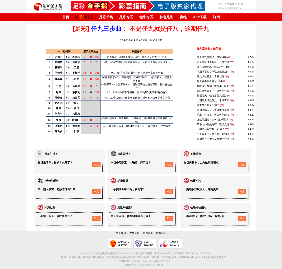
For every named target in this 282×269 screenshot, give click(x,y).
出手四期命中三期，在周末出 (128, 189)
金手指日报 (84, 17)
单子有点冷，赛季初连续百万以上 (131, 216)
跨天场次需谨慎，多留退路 (212, 57)
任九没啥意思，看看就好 (210, 76)
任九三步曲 (106, 28)
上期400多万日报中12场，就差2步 (204, 216)
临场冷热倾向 (198, 207)
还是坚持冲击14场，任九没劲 (213, 62)
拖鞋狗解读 (51, 180)
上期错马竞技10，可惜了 (210, 129)
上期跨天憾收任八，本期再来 (213, 100)
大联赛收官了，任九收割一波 (213, 90)
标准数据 (122, 180)
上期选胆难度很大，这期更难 (201, 189)
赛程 (183, 17)
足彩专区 (126, 17)
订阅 (216, 17)
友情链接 (134, 233)
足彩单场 (106, 17)
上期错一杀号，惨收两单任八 (55, 216)
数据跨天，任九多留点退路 (212, 95)
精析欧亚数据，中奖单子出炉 (213, 86)
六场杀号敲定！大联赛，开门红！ (131, 162)
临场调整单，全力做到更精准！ (202, 162)
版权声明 (148, 233)
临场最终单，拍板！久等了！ (55, 162)
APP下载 (200, 17)
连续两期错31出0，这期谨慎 (212, 119)
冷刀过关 (50, 207)
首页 (65, 17)
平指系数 (195, 153)
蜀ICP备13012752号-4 (198, 253)
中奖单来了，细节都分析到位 (213, 133)
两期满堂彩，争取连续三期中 (213, 71)
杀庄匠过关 (124, 153)
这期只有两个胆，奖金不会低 (213, 138)
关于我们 (121, 233)
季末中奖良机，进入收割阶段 (213, 114)
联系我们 (161, 233)
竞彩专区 (146, 17)
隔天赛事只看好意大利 (209, 81)
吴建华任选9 (124, 207)
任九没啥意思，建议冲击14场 (213, 66)
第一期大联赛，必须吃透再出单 (56, 189)
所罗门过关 (51, 153)
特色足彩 (166, 17)
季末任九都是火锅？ (208, 105)
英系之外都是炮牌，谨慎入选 (213, 124)
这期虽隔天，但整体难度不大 (213, 110)
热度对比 (195, 180)
